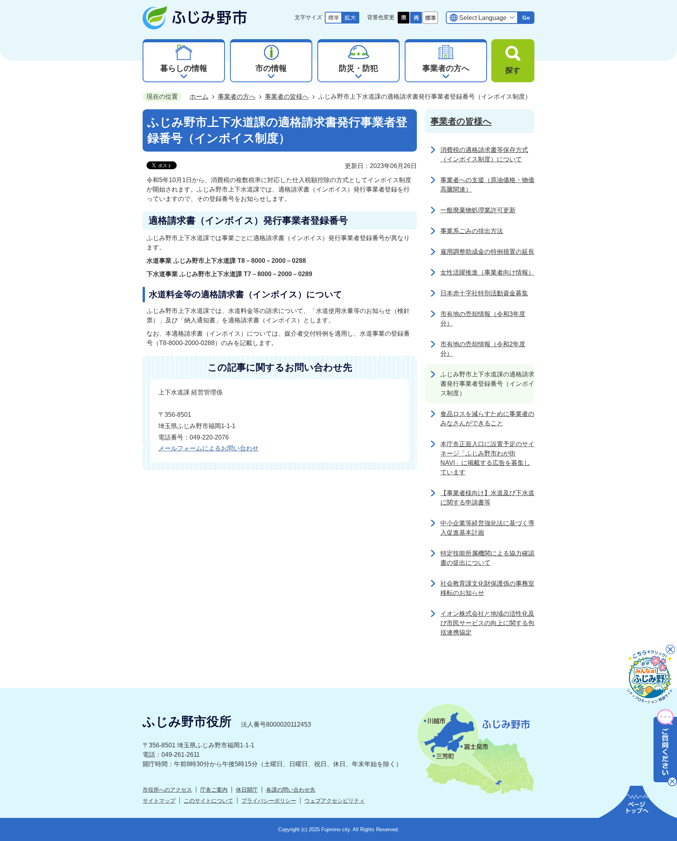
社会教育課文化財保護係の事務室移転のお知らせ (487, 588)
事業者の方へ (236, 96)
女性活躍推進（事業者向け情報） (487, 272)
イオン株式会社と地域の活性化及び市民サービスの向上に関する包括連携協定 (487, 623)
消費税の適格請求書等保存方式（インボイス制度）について (484, 154)
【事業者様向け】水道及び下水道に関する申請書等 (487, 498)
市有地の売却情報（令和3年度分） (482, 319)
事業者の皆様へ (287, 96)
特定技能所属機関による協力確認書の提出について (487, 558)
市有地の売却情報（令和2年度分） (482, 349)
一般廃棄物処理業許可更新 (478, 210)
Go (526, 17)
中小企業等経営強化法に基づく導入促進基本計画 (487, 528)
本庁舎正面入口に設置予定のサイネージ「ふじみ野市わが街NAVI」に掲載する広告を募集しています (487, 458)
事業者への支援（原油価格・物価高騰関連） (487, 185)
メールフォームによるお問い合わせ (208, 448)
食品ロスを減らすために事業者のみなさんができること (487, 419)
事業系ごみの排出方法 (471, 231)
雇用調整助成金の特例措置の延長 (487, 251)
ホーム (199, 96)
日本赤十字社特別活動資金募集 (484, 293)
